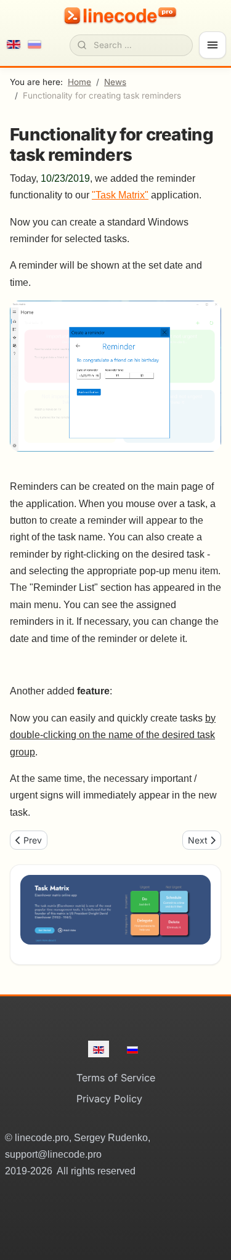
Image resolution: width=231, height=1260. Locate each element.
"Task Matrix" (120, 195)
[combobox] (131, 45)
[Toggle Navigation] (212, 45)
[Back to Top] (207, 1236)
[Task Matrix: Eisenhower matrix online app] (115, 910)
